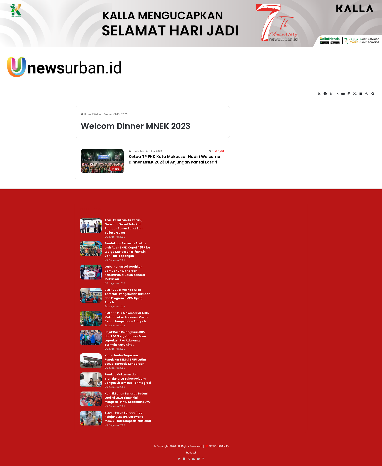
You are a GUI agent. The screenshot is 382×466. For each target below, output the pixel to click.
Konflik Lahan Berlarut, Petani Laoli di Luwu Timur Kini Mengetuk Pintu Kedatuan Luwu (128, 398)
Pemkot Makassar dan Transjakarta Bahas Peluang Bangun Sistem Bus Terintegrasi (128, 378)
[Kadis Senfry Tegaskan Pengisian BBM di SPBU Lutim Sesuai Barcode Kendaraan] (91, 360)
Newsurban (138, 151)
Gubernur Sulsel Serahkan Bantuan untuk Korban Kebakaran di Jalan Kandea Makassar (125, 273)
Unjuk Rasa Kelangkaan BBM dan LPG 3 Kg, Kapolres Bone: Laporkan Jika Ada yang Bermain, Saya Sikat (126, 338)
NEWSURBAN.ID (219, 446)
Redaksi (191, 452)
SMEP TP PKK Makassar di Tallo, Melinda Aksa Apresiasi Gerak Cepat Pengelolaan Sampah (127, 317)
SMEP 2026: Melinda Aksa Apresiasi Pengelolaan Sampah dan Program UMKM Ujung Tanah (127, 296)
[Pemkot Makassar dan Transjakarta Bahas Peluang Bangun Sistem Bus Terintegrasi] (91, 379)
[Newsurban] (63, 67)
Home (87, 114)
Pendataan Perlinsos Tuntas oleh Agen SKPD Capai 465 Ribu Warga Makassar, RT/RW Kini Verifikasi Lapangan (127, 249)
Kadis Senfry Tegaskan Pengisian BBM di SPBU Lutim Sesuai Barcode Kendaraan (125, 359)
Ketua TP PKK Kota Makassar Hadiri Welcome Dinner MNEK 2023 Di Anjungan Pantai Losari (174, 159)
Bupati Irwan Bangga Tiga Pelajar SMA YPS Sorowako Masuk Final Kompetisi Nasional (128, 417)
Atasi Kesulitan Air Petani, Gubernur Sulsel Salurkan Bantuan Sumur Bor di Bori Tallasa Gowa (123, 226)
